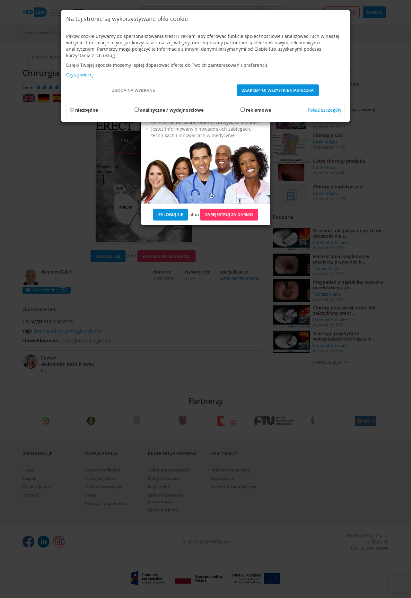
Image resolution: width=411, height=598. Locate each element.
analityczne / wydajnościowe (172, 110)
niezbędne (86, 110)
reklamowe (258, 110)
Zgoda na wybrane (133, 90)
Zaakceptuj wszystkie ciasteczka (278, 90)
